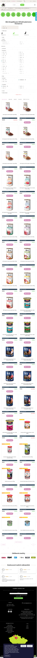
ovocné (21, 73)
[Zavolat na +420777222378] (25, 0)
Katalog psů (20, 1)
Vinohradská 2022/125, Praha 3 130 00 (27, 611)
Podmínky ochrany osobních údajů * (9, 627)
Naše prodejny (9, 625)
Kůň (21, 64)
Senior (5, 81)
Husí (4, 64)
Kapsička (22, 86)
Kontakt (4, 1)
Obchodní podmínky (9, 626)
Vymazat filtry (18, 94)
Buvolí (21, 67)
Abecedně (20, 99)
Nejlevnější (10, 99)
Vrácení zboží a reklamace (10, 631)
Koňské (21, 71)
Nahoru (3, 544)
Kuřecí (4, 52)
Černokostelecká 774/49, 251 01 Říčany (27, 613)
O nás (9, 1)
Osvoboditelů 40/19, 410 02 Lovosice (27, 618)
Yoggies (22, 43)
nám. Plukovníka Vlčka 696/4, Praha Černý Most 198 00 (27, 615)
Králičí (21, 59)
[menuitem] (3, 14)
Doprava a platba (9, 628)
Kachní (21, 55)
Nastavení (7, 655)
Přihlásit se (20, 598)
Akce (4, 26)
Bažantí (21, 60)
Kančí (4, 57)
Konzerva (5, 86)
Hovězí (22, 53)
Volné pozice (10, 632)
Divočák (22, 62)
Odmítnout (23, 646)
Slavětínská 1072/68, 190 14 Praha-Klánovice (27, 617)
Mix (4, 60)
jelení (4, 71)
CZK (30, 1)
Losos (4, 67)
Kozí (4, 59)
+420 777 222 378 (11, 605)
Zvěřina (22, 57)
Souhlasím (30, 646)
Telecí (4, 69)
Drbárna (14, 1)
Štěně (4, 79)
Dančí (21, 69)
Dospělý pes (23, 79)
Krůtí (4, 55)
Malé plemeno (3, 34)
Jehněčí (5, 53)
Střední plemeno (16, 34)
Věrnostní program (10, 630)
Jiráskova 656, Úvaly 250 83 (27, 612)
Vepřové (5, 66)
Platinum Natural (6, 43)
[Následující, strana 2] (33, 544)
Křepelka (22, 66)
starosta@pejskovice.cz (27, 603)
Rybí (21, 52)
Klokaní (4, 62)
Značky (27, 626)
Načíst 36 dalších (18, 542)
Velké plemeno (26, 34)
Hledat (22, 4)
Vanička (22, 87)
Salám (4, 87)
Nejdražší (15, 99)
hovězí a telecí (6, 73)
